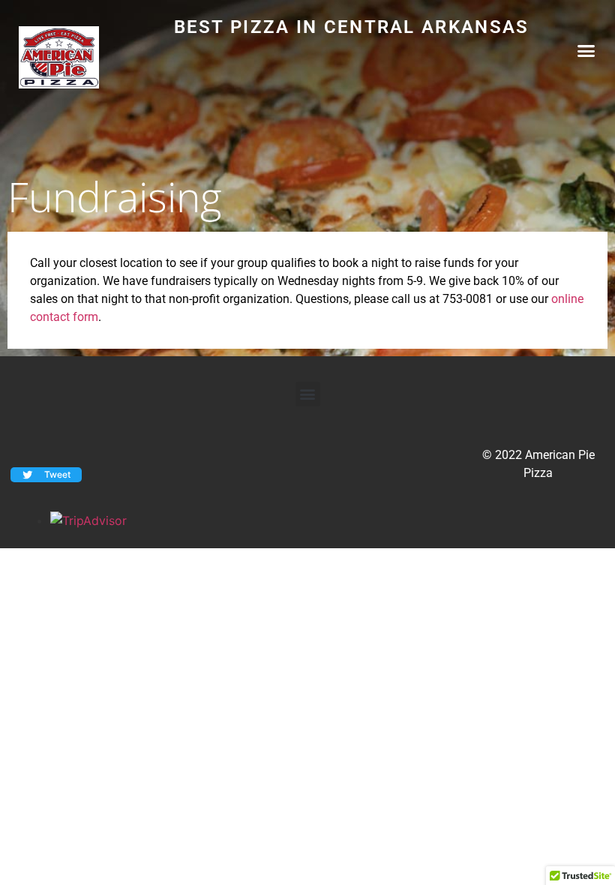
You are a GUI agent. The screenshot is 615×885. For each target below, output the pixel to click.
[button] (586, 51)
